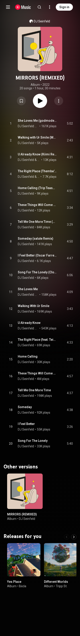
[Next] (74, 537)
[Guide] (8, 7)
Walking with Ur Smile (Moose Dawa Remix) (37, 137)
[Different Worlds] (60, 559)
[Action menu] (58, 100)
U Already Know (29, 323)
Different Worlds (56, 581)
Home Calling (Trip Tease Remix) (37, 188)
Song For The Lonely (33, 440)
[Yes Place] (23, 559)
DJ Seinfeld (42, 21)
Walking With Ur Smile (33, 306)
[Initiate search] (39, 7)
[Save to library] (21, 101)
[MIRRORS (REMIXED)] (25, 491)
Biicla (22, 586)
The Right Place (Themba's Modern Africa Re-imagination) (37, 171)
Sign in (64, 7)
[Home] (23, 7)
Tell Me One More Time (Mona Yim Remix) (37, 221)
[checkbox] (69, 123)
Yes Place (14, 581)
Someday (25, 407)
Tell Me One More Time (34, 390)
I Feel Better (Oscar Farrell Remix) (37, 255)
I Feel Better (26, 424)
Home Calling (28, 356)
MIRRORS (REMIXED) (22, 514)
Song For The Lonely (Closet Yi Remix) (37, 272)
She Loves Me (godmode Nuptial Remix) (37, 120)
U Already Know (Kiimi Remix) (37, 154)
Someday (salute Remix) (35, 238)
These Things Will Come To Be (37, 373)
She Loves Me (28, 289)
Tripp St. (61, 586)
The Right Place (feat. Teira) (37, 339)
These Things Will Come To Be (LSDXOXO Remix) (37, 205)
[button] (21, 100)
